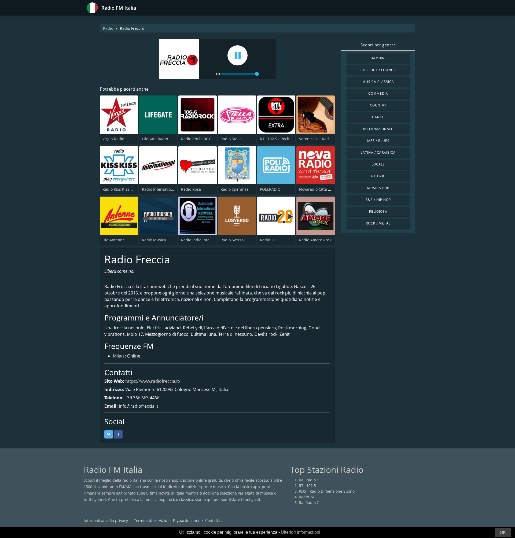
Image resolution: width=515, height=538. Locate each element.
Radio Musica (154, 239)
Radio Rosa (191, 189)
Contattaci (214, 520)
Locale (378, 164)
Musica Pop (378, 188)
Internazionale (378, 129)
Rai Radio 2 (309, 502)
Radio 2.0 (268, 239)
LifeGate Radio (155, 138)
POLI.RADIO (270, 189)
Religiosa (378, 211)
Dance (378, 117)
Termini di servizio (150, 520)
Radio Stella (231, 138)
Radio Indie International (203, 239)
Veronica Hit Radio (315, 138)
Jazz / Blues (378, 140)
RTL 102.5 (307, 485)
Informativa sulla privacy (106, 520)
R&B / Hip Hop (378, 199)
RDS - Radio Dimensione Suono (327, 491)
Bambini (378, 58)
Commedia (378, 93)
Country (378, 105)
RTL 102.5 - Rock (274, 138)
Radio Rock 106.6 (196, 138)
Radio (108, 28)
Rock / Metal (378, 223)
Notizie (378, 176)
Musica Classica (378, 81)
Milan (118, 356)
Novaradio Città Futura (319, 189)
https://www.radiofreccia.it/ (153, 381)
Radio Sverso (232, 239)
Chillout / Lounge (378, 70)
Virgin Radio (113, 138)
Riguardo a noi (186, 520)
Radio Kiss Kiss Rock (120, 189)
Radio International (159, 189)
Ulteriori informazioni (300, 532)
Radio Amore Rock (315, 239)
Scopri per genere (378, 44)
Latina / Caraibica (378, 152)
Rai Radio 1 (309, 479)
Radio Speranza (234, 189)
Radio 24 (306, 496)
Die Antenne (113, 239)
